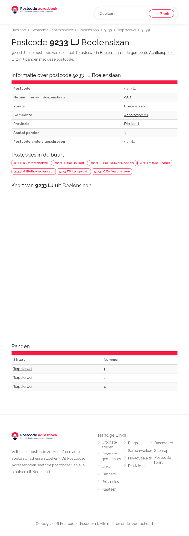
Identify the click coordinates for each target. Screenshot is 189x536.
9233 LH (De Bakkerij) (70, 163)
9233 (108, 30)
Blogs (133, 443)
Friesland (19, 30)
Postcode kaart (162, 460)
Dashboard (163, 443)
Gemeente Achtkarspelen (52, 30)
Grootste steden (109, 444)
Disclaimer (137, 466)
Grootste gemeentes (111, 456)
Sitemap (161, 450)
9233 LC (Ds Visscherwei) (112, 171)
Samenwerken (140, 450)
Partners (109, 474)
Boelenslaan (88, 30)
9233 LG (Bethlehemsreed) (33, 171)
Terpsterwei (126, 30)
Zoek (163, 14)
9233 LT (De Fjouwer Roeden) (112, 163)
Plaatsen (109, 489)
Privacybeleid (139, 458)
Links (106, 466)
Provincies (110, 482)
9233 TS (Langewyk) (74, 171)
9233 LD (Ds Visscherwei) (32, 163)
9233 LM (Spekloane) (155, 163)
